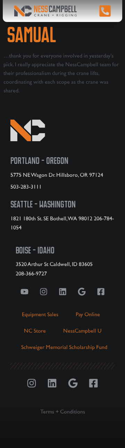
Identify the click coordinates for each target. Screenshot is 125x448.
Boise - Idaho (35, 250)
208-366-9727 (31, 273)
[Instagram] (43, 291)
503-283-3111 (26, 187)
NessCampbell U (82, 331)
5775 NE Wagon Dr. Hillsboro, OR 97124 (56, 175)
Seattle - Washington (43, 204)
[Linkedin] (62, 291)
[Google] (82, 291)
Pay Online (88, 314)
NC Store (35, 331)
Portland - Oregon (39, 160)
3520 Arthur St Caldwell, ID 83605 (54, 264)
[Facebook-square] (101, 291)
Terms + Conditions (62, 412)
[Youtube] (24, 291)
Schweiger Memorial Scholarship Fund (64, 347)
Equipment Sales (40, 314)
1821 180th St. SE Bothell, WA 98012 (51, 218)
